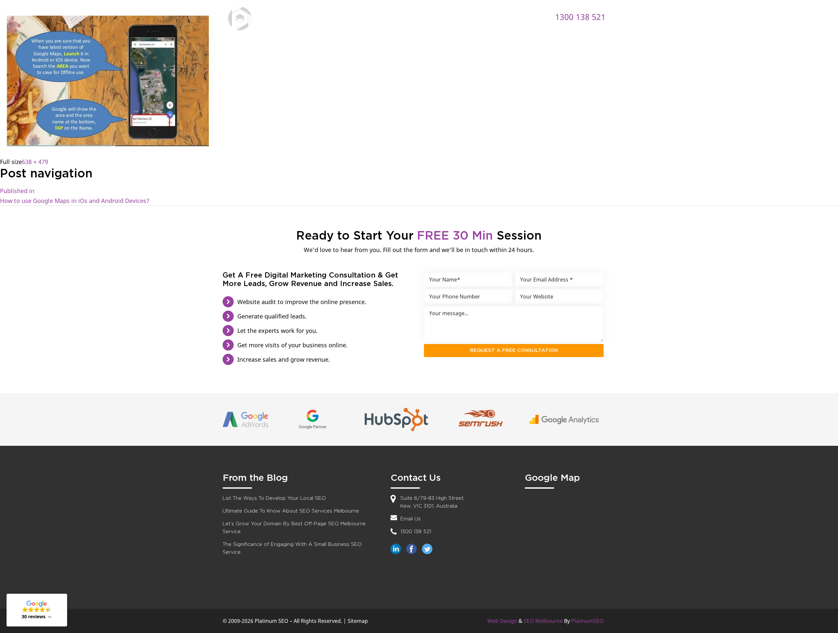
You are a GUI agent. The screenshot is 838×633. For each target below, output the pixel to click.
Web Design (502, 620)
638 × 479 (35, 162)
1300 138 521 (580, 16)
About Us (372, 16)
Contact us (502, 16)
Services (414, 16)
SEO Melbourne (543, 620)
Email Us (410, 518)
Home (334, 16)
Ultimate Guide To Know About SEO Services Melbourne (291, 511)
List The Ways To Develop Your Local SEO (274, 498)
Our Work (457, 16)
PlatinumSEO (587, 620)
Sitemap (358, 620)
